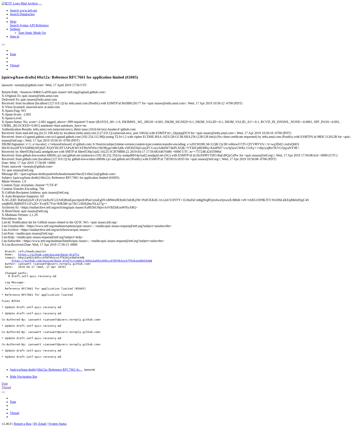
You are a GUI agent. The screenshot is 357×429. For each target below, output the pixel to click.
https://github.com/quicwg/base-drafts (48, 254)
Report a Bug (22, 423)
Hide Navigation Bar (23, 376)
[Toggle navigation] (40, 4)
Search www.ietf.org (23, 10)
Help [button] (13, 21)
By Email (40, 423)
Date (13, 54)
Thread (14, 65)
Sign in (14, 36)
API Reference (39, 25)
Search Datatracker (22, 14)
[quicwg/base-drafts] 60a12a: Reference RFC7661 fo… (46, 369)
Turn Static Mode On (32, 33)
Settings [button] (15, 29)
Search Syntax (19, 25)
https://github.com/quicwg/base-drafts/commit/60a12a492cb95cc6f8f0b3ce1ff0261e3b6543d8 (82, 260)
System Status (57, 423)
